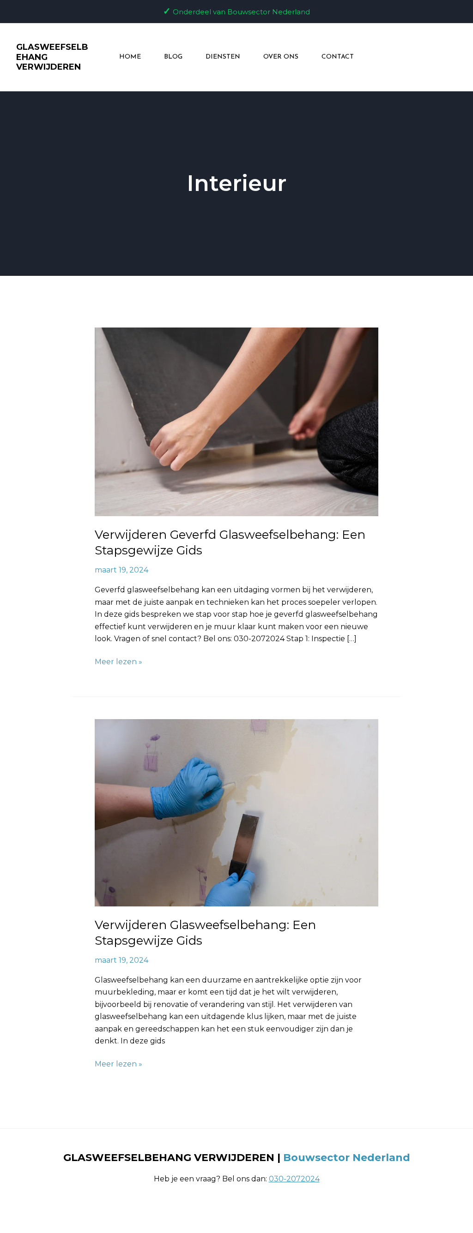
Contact (337, 57)
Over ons (280, 57)
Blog (173, 57)
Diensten (223, 57)
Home (130, 57)
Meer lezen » (118, 661)
